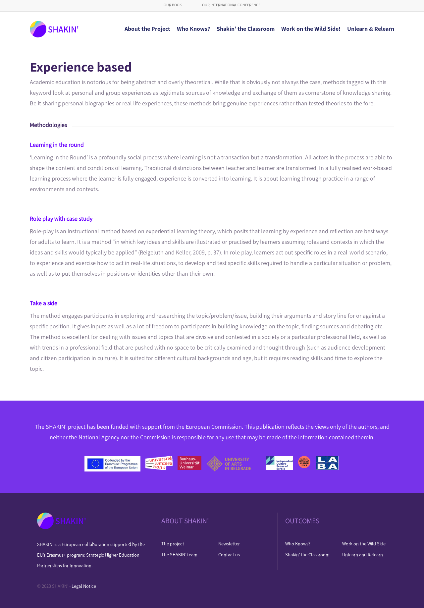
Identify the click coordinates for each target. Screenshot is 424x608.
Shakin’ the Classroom (307, 555)
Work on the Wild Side (364, 544)
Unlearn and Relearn (362, 555)
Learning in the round (57, 144)
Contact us (229, 555)
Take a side (43, 303)
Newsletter (229, 544)
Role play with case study (61, 218)
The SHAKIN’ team (179, 555)
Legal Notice (84, 586)
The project (172, 544)
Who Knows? (297, 544)
